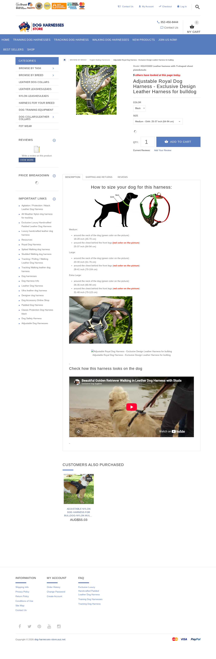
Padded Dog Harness (32, 305)
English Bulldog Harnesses (100, 60)
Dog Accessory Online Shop (35, 300)
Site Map (19, 605)
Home (65, 60)
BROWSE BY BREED (78, 60)
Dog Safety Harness (32, 318)
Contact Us (171, 27)
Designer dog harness (33, 295)
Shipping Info (22, 587)
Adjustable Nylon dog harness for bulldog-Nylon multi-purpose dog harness (78, 512)
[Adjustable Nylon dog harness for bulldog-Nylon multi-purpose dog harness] (79, 489)
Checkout (167, 6)
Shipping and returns (99, 177)
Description (72, 177)
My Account (148, 6)
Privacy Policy (22, 591)
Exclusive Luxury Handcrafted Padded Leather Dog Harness (89, 591)
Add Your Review (162, 150)
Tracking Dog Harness (89, 604)
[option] (78, 513)
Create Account (54, 596)
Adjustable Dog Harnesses (35, 323)
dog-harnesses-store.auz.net (49, 639)
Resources (27, 239)
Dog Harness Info (30, 281)
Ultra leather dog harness (34, 290)
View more (27, 160)
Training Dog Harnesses (90, 599)
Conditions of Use (24, 601)
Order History (53, 587)
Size (135, 115)
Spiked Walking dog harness (36, 249)
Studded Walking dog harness (36, 254)
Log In (183, 6)
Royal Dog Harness (31, 244)
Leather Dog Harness (32, 285)
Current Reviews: (141, 150)
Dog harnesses (29, 276)
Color (137, 102)
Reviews (123, 177)
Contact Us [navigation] (127, 6)
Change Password (56, 591)
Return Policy (22, 596)
